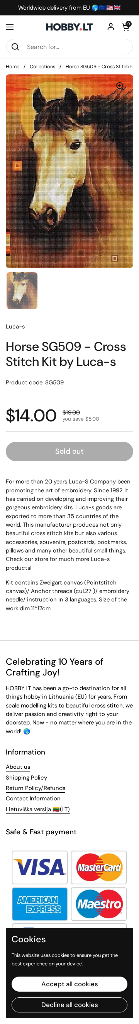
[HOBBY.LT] (69, 27)
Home (12, 66)
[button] (125, 27)
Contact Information (33, 798)
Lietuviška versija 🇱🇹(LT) (38, 809)
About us (18, 767)
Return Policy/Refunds (35, 788)
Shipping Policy (26, 777)
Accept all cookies (69, 984)
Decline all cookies (69, 1004)
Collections (42, 66)
